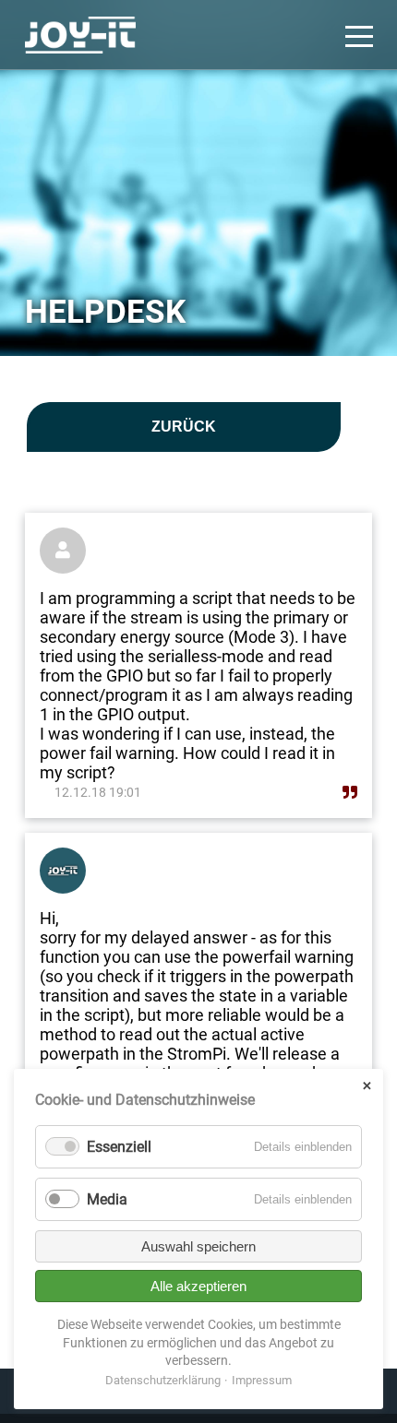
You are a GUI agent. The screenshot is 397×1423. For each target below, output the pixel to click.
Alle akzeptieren (198, 1286)
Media (107, 1199)
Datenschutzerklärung (163, 1380)
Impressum (262, 1380)
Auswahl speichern (198, 1246)
